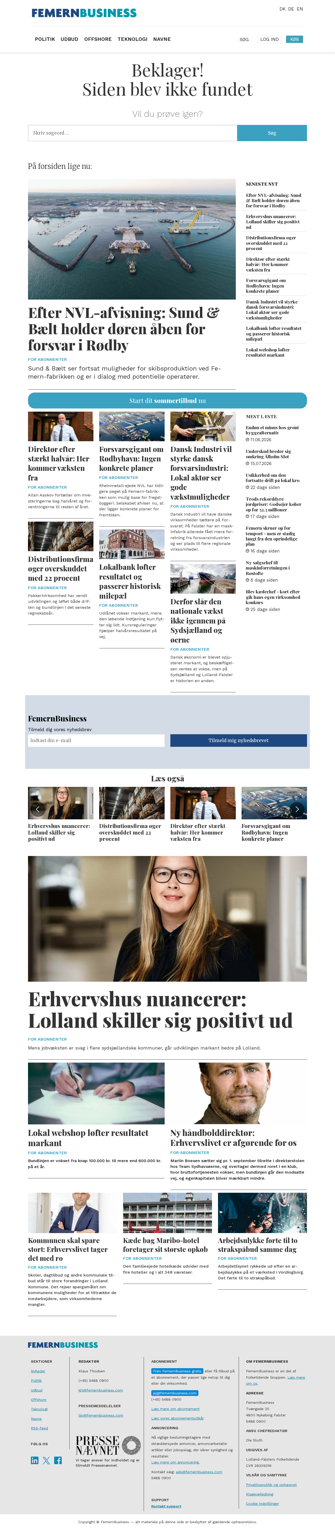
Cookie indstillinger (262, 1503)
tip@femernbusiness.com (101, 1415)
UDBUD (69, 39)
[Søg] (244, 39)
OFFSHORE (98, 39)
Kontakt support (166, 1506)
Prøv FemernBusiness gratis (177, 1371)
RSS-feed (39, 1428)
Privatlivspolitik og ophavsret (271, 1485)
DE (291, 9)
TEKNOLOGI (132, 39)
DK (283, 9)
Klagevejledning (259, 1494)
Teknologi (39, 1409)
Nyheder (38, 1371)
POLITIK (45, 39)
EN (300, 9)
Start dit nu (167, 400)
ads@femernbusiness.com (199, 1472)
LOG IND (269, 39)
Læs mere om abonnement (175, 1409)
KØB (294, 39)
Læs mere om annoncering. (175, 1462)
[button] (38, 809)
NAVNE (162, 39)
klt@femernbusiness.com (101, 1390)
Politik (36, 1380)
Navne (36, 1419)
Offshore (38, 1400)
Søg (272, 133)
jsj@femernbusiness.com (175, 1393)
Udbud (36, 1390)
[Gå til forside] (167, 13)
